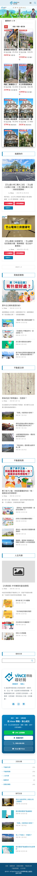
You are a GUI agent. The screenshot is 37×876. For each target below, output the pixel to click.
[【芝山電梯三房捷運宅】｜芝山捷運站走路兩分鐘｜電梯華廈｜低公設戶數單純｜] (18, 226)
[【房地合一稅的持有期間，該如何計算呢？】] (8, 511)
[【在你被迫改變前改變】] (8, 614)
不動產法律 (19, 767)
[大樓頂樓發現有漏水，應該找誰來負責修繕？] (8, 437)
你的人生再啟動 (21, 633)
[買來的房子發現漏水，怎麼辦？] (18, 384)
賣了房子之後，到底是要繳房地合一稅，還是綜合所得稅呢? (18, 492)
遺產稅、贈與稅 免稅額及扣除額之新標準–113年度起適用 (25, 541)
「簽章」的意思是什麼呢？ (25, 413)
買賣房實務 (19, 784)
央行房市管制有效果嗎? (23, 342)
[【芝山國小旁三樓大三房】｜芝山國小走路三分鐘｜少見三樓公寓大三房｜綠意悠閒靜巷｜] (18, 170)
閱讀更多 (8, 208)
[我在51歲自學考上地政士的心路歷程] (8, 802)
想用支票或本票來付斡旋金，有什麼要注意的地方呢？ (25, 424)
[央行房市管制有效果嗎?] (8, 345)
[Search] (35, 3)
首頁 (6, 866)
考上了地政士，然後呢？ (24, 835)
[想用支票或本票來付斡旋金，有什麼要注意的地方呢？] (8, 426)
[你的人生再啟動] (8, 636)
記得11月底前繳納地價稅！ (24, 518)
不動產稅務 (19, 771)
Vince (12, 193)
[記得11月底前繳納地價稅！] (8, 522)
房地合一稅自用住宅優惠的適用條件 (25, 530)
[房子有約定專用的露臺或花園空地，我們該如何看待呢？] (8, 355)
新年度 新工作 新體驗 (23, 600)
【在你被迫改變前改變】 (24, 611)
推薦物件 (19, 780)
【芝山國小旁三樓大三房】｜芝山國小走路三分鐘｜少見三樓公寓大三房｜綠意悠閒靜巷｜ (18, 187)
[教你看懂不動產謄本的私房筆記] (8, 850)
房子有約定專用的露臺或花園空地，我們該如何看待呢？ (25, 353)
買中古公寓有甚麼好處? (11, 306)
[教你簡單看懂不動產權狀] (8, 814)
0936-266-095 (19, 743)
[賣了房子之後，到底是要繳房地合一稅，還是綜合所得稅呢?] (18, 476)
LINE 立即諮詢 (20, 732)
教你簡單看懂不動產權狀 (24, 811)
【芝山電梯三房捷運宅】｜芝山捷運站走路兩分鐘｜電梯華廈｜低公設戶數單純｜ (18, 243)
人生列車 (19, 776)
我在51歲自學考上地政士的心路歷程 (25, 800)
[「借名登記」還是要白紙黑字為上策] (8, 448)
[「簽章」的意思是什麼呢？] (8, 416)
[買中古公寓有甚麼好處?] (18, 291)
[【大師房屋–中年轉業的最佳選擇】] (18, 571)
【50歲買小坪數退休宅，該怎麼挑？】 (25, 332)
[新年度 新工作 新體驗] (8, 603)
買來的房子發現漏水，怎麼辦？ (14, 398)
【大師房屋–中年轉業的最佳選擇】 (16, 586)
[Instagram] (19, 704)
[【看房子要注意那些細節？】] (8, 323)
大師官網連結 (19, 203)
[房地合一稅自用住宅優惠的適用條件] (8, 532)
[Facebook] (13, 704)
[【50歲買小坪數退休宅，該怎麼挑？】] (8, 334)
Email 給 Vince (20, 749)
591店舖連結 (9, 203)
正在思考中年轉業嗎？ (23, 622)
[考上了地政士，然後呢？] (8, 838)
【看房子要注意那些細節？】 (25, 320)
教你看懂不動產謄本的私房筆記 (25, 848)
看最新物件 (19, 738)
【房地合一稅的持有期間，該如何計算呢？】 (25, 509)
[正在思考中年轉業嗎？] (8, 625)
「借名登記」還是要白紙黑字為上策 (25, 446)
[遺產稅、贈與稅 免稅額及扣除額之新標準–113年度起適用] (8, 543)
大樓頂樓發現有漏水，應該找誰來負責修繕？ (25, 435)
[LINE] (24, 704)
